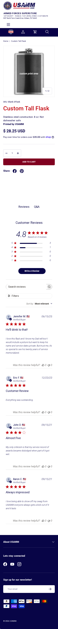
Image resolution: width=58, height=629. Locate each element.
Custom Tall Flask (18, 41)
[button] (35, 31)
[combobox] (39, 303)
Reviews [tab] (24, 206)
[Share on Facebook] (14, 171)
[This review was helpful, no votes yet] (43, 365)
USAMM (13, 621)
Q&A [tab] (36, 206)
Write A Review (31, 271)
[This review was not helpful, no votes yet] (49, 365)
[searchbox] (26, 286)
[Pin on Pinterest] (21, 171)
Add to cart (29, 162)
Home (5, 41)
